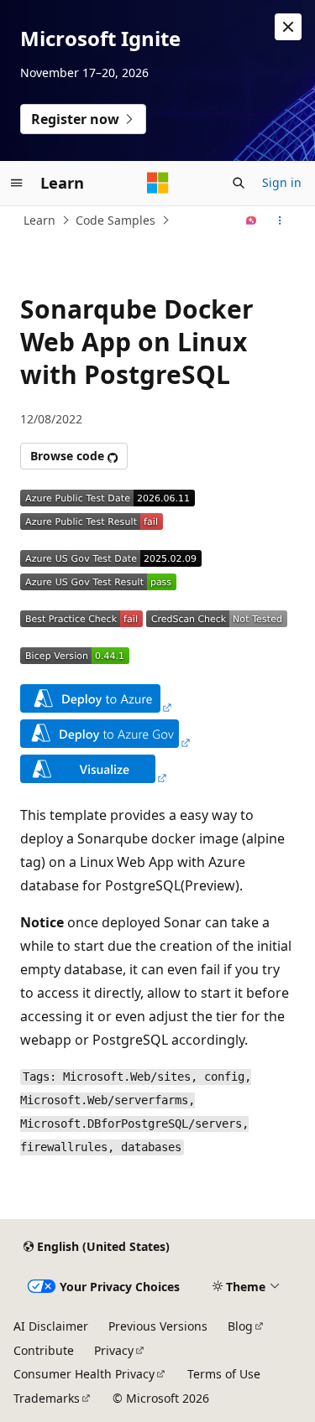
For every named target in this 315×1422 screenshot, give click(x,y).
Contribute (43, 1350)
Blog (240, 1326)
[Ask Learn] (251, 220)
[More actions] (280, 220)
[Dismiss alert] (288, 26)
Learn (39, 220)
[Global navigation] (17, 183)
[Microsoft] (158, 183)
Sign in (282, 182)
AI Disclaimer (50, 1326)
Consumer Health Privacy (84, 1374)
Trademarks (46, 1398)
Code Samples (115, 220)
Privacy (114, 1350)
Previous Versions (157, 1326)
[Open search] (238, 183)
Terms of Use (223, 1374)
